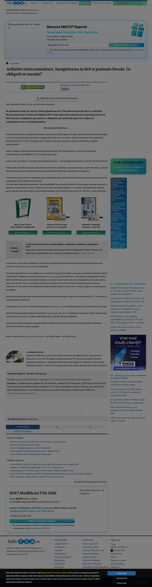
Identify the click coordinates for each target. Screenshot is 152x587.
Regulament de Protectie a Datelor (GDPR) (57, 573)
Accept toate (121, 573)
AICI (93, 579)
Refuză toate (121, 583)
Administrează (121, 578)
